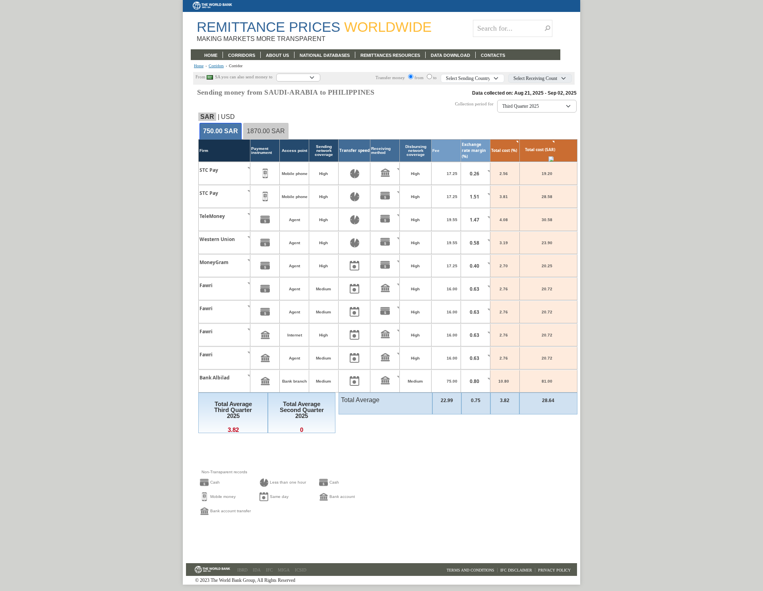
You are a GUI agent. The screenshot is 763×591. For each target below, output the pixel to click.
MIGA (284, 570)
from (419, 77)
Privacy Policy (554, 570)
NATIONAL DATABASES (325, 55)
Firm (203, 150)
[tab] (220, 131)
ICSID (300, 570)
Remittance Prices (314, 27)
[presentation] (220, 131)
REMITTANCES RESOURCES (390, 55)
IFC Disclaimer (516, 570)
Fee (436, 150)
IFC (269, 570)
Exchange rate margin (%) (474, 150)
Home (198, 66)
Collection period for (476, 104)
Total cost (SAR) (540, 149)
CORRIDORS (241, 55)
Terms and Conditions (470, 570)
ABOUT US (277, 55)
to (435, 77)
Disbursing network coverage (415, 150)
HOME (210, 55)
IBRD (242, 570)
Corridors (216, 66)
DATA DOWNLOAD (450, 55)
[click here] (242, 177)
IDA (257, 570)
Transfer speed (354, 150)
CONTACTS (493, 55)
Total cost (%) (504, 150)
